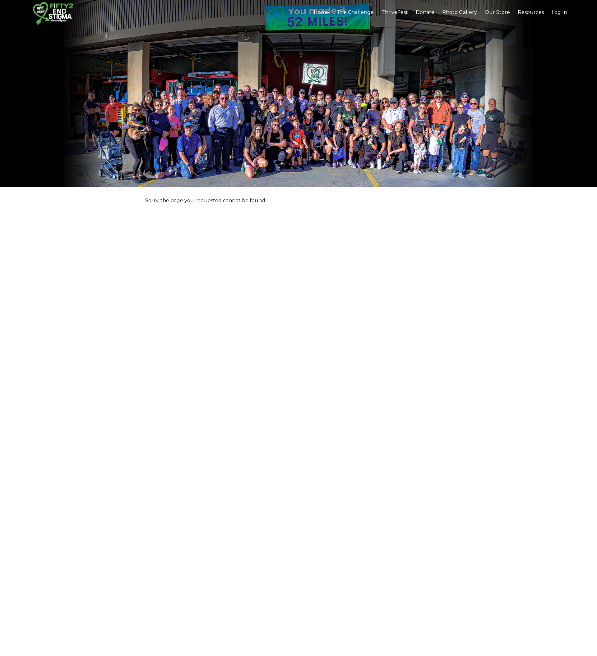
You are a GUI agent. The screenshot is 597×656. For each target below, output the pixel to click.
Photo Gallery (459, 12)
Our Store (497, 12)
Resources (531, 12)
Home (321, 12)
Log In (559, 12)
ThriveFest (395, 12)
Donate (425, 12)
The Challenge (355, 12)
